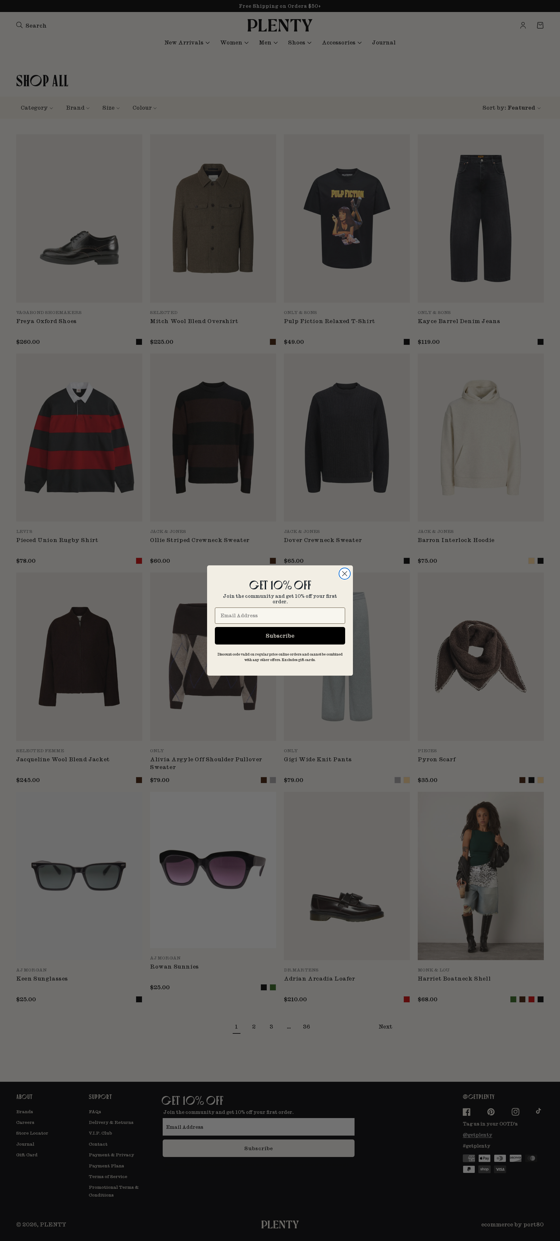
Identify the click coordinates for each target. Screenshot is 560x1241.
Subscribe (280, 636)
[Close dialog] (344, 573)
